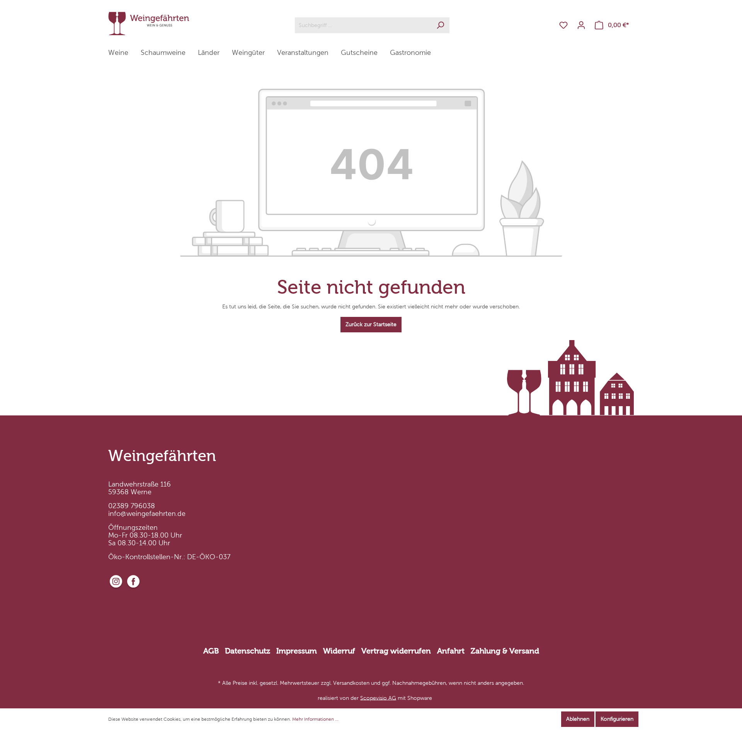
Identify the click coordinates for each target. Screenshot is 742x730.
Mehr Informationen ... (315, 719)
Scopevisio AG (378, 698)
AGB (211, 651)
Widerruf (339, 651)
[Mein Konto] (581, 25)
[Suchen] (440, 25)
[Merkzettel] (563, 25)
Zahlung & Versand (505, 651)
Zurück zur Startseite (371, 324)
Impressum (296, 651)
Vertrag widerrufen (396, 651)
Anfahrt (451, 651)
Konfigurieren (617, 719)
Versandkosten (351, 683)
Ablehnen (577, 719)
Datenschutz (247, 651)
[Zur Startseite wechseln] (148, 24)
